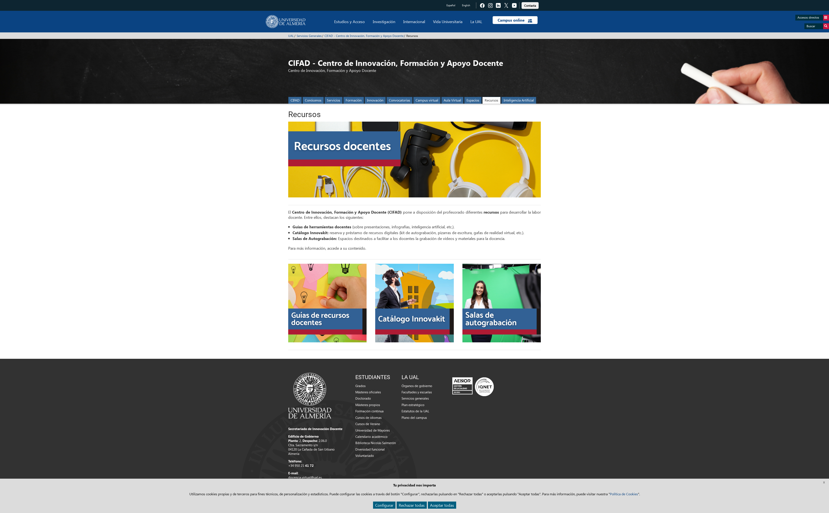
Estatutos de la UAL (415, 411)
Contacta (530, 5)
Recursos (491, 100)
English (466, 5)
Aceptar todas (442, 505)
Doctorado (363, 398)
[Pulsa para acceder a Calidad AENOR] (473, 386)
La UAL (476, 21)
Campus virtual (427, 100)
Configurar (384, 505)
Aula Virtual (452, 100)
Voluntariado (364, 455)
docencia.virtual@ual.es (305, 477)
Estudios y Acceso (349, 21)
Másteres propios (367, 405)
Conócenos (313, 100)
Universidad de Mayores (372, 430)
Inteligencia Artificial (519, 100)
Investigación (384, 21)
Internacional (414, 21)
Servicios (333, 100)
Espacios (473, 100)
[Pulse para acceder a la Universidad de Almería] (309, 395)
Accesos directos (808, 17)
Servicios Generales (309, 36)
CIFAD (295, 100)
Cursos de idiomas (368, 417)
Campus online (512, 20)
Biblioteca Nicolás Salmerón (375, 443)
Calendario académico (371, 436)
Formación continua (369, 411)
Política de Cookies (624, 494)
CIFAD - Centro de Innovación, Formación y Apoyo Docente (363, 36)
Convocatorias (399, 100)
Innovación (375, 100)
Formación (354, 100)
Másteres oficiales (368, 392)
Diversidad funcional (370, 449)
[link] (530, 5)
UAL (291, 36)
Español (450, 5)
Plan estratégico (413, 405)
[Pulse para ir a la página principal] (285, 22)
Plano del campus (414, 417)
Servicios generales (415, 398)
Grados (360, 386)
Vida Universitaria (447, 21)
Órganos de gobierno (417, 386)
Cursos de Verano (367, 424)
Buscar (811, 26)
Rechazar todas (412, 505)
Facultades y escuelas (417, 392)
